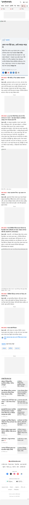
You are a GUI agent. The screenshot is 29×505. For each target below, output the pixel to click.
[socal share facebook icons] (3, 73)
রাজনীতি (11, 6)
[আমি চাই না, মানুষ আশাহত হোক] (22, 441)
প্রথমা (18, 467)
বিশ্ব (15, 6)
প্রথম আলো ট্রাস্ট (23, 464)
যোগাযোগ (10, 489)
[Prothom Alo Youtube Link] (18, 474)
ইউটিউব (10, 348)
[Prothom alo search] (20, 2)
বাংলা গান (17, 348)
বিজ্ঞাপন (11, 487)
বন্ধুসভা (4, 467)
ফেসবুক (4, 348)
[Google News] (21, 474)
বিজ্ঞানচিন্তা (17, 464)
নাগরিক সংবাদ (4, 464)
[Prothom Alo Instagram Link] (15, 474)
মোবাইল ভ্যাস (22, 467)
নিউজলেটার (16, 489)
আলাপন (8, 40)
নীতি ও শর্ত (23, 487)
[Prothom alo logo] (14, 461)
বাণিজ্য (18, 6)
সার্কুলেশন (17, 487)
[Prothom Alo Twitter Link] (11, 474)
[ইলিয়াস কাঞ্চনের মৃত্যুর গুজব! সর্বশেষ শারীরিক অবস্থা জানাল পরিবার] (22, 432)
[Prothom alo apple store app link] (19, 481)
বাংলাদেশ (7, 6)
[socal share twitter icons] (6, 73)
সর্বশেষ (2, 6)
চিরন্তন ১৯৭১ (9, 467)
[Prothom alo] (7, 2)
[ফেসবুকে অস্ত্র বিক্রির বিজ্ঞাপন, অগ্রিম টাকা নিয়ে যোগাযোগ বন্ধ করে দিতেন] (22, 423)
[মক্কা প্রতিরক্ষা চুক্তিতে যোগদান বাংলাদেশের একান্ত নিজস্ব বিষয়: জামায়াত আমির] (22, 393)
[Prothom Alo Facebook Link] (8, 474)
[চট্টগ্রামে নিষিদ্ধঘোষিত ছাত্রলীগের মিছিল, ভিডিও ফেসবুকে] (22, 384)
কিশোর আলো (11, 464)
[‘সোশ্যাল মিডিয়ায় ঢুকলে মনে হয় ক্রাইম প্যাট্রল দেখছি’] (22, 450)
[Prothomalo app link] (9, 481)
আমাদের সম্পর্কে (5, 487)
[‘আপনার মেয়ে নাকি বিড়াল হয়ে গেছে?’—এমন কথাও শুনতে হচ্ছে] (22, 402)
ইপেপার (14, 467)
